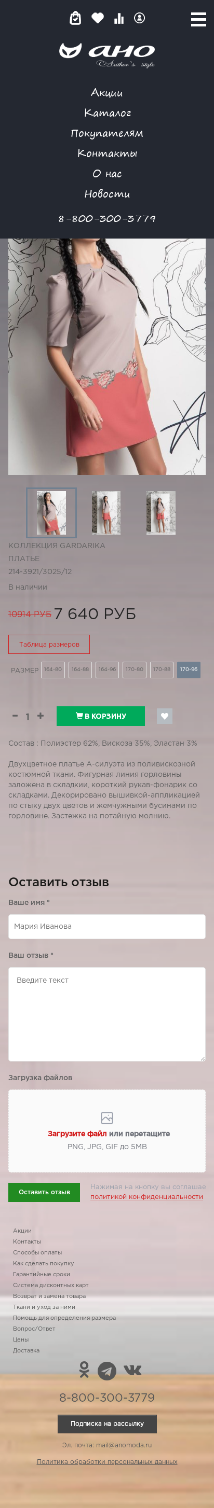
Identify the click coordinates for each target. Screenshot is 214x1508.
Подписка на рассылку (107, 1424)
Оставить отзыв (44, 1192)
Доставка (26, 1350)
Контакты (107, 152)
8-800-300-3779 (107, 218)
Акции (107, 92)
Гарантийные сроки (41, 1274)
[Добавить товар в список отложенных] (164, 716)
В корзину (104, 716)
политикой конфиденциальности (146, 1197)
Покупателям (107, 132)
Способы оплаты (37, 1252)
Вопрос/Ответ (34, 1329)
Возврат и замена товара (49, 1296)
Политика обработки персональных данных (107, 1462)
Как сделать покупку (43, 1263)
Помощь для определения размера (64, 1318)
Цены (21, 1340)
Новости (107, 193)
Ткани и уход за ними (44, 1307)
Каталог (107, 112)
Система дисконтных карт (51, 1285)
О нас (107, 172)
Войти (139, 17)
